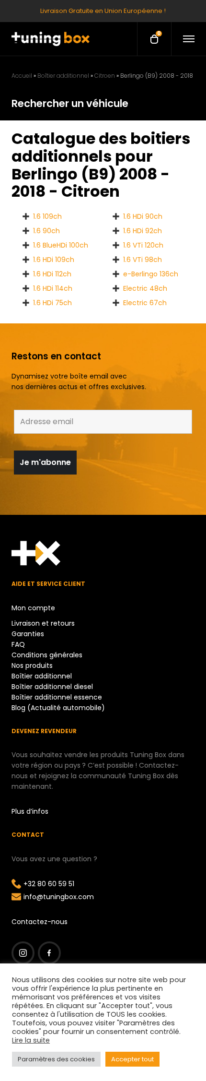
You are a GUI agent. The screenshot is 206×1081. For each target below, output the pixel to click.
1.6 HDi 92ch (142, 231)
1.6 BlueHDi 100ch (60, 245)
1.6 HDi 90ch (142, 216)
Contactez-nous (39, 922)
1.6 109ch (47, 216)
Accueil (21, 75)
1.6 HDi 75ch (52, 303)
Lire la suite (31, 1040)
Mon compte (33, 608)
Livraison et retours (43, 623)
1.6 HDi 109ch (53, 259)
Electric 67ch (145, 303)
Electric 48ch (145, 288)
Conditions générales (46, 655)
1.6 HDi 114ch (52, 288)
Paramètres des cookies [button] (56, 1059)
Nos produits (32, 665)
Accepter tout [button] (132, 1059)
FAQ (18, 644)
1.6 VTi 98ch (142, 259)
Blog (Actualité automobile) (58, 708)
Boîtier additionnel (63, 75)
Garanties (27, 634)
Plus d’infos (29, 811)
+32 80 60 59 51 (48, 884)
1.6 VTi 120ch (143, 245)
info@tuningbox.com (58, 897)
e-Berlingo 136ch (150, 274)
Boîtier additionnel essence (56, 697)
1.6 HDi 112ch (52, 274)
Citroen (104, 75)
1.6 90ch (46, 231)
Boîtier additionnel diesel (52, 686)
